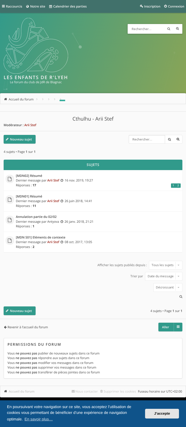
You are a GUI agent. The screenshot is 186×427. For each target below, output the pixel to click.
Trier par (137, 276)
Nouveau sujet (21, 139)
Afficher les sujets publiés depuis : (122, 265)
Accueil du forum (22, 391)
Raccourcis (14, 6)
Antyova (53, 221)
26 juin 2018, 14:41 (78, 201)
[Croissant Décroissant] (93, 287)
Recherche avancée (177, 29)
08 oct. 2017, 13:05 (78, 242)
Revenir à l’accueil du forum (28, 327)
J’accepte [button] (162, 414)
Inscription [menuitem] (152, 6)
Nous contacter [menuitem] (86, 391)
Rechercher (168, 29)
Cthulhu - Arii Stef (92, 118)
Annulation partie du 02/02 (36, 217)
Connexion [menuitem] (176, 6)
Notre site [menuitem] (37, 6)
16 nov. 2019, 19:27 (79, 180)
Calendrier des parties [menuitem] (69, 6)
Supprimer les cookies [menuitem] (120, 391)
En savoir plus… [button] (38, 419)
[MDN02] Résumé (29, 176)
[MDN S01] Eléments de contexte (40, 237)
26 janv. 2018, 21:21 (79, 221)
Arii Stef (30, 125)
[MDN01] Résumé (29, 196)
